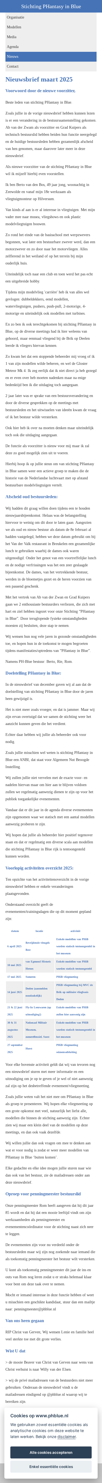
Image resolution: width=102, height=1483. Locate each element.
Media (11, 37)
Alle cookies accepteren (51, 1452)
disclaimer (66, 1436)
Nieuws (12, 57)
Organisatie (15, 17)
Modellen (14, 27)
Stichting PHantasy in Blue (51, 6)
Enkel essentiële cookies (51, 1466)
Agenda (12, 47)
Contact (12, 66)
